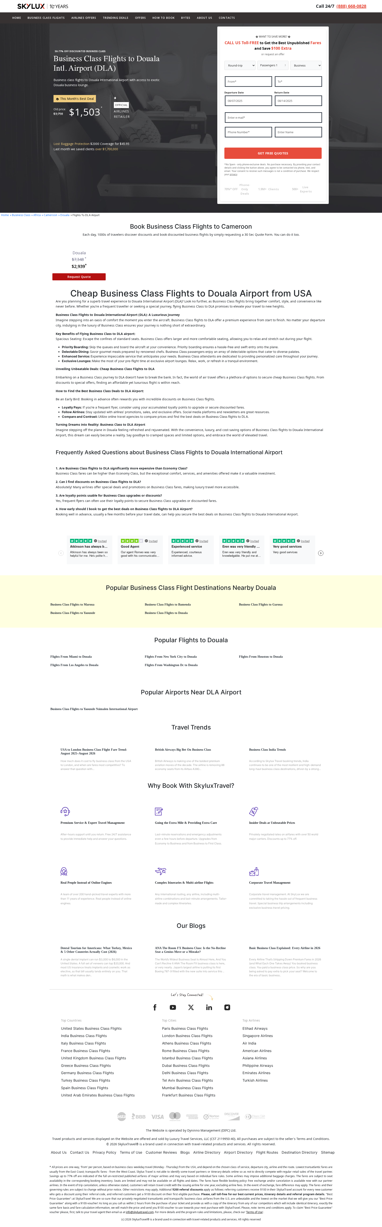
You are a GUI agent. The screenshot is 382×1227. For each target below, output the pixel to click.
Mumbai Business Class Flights (187, 1088)
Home (16, 18)
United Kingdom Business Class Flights (93, 1058)
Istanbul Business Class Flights (187, 1058)
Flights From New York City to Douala (171, 656)
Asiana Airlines (255, 1058)
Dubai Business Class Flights (186, 1065)
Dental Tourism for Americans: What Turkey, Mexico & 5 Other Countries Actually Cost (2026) (96, 949)
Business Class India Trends (267, 749)
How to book (164, 18)
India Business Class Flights (84, 1035)
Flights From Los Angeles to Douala (74, 665)
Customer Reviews (161, 1152)
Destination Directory (299, 1152)
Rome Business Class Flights (185, 1050)
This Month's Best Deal (76, 99)
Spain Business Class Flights (84, 1088)
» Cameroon (49, 215)
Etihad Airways (255, 1028)
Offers (140, 18)
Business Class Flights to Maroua (72, 604)
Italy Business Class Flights (83, 1043)
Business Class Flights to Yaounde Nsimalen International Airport (94, 709)
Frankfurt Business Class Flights (188, 1095)
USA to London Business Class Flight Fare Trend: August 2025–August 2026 (94, 751)
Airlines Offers (83, 18)
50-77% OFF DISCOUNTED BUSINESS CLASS (80, 51)
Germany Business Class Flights (87, 1073)
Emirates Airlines (256, 1073)
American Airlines (257, 1050)
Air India (249, 1043)
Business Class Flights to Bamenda (168, 604)
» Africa (36, 215)
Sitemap (328, 1152)
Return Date (281, 92)
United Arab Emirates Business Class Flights (98, 1095)
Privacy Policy (104, 1152)
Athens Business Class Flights (186, 1043)
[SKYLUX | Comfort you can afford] (42, 6)
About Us (59, 1152)
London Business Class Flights (187, 1035)
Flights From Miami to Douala (71, 656)
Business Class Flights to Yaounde (72, 613)
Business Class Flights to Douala (166, 613)
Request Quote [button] (79, 277)
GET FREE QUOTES (273, 153)
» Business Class (20, 215)
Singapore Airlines (258, 1035)
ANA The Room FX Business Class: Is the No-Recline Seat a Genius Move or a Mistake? (190, 949)
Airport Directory (238, 1152)
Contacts (227, 18)
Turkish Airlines (255, 1080)
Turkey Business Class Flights (85, 1080)
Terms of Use (131, 1152)
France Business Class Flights (85, 1050)
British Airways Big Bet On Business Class (183, 749)
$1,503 (84, 111)
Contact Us (79, 1152)
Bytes (185, 18)
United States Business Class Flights (91, 1028)
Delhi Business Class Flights (185, 1073)
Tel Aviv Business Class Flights (187, 1080)
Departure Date (234, 92)
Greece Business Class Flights (86, 1065)
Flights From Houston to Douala (261, 656)
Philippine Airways (258, 1065)
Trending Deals (115, 18)
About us (204, 18)
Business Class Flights (46, 18)
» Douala (63, 215)
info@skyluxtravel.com (140, 1212)
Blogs (185, 1152)
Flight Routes (267, 1152)
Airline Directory (206, 1152)
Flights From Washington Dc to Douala (171, 665)
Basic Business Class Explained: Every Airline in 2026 (284, 948)
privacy (233, 174)
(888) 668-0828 (351, 6)
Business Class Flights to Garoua (261, 604)
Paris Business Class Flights (185, 1028)
